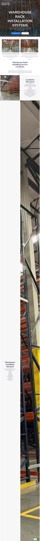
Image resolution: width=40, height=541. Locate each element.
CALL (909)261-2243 (24, 5)
